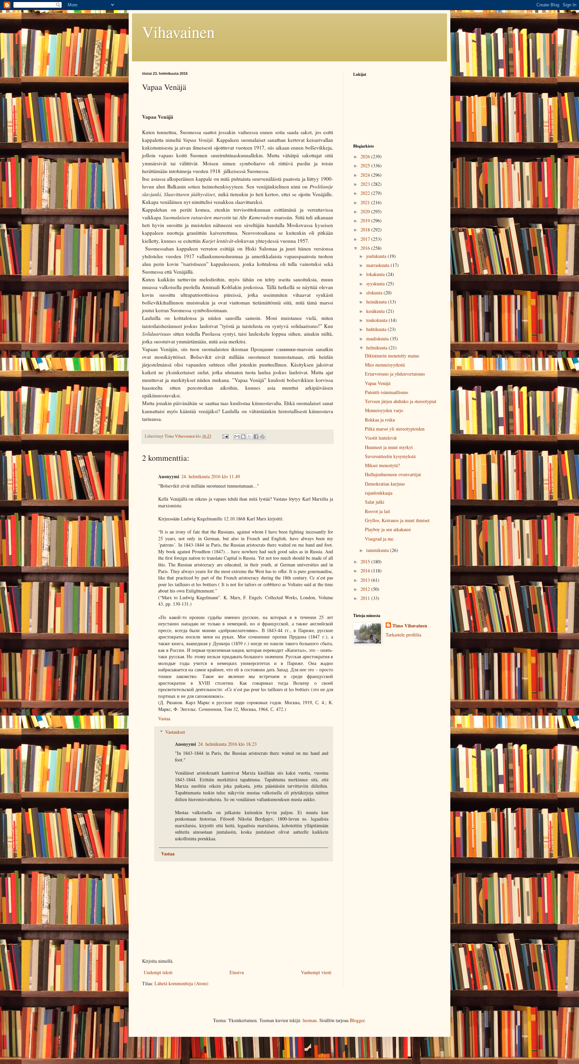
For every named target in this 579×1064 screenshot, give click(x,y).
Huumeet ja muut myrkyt (389, 447)
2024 (366, 175)
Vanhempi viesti (316, 972)
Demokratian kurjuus (385, 484)
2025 (366, 165)
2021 (366, 202)
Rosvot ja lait (377, 511)
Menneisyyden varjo (384, 410)
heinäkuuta (377, 301)
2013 (366, 580)
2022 (366, 193)
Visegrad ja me (379, 539)
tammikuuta (378, 550)
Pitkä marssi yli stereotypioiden (395, 429)
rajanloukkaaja (378, 493)
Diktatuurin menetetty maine (392, 355)
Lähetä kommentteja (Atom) (181, 983)
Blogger (357, 1020)
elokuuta (375, 292)
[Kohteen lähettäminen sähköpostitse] (237, 436)
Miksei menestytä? (382, 465)
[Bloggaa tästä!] (243, 436)
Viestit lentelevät (381, 438)
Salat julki (374, 502)
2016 (366, 248)
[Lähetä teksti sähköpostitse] (225, 436)
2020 (366, 211)
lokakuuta (376, 274)
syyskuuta (376, 283)
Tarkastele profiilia (403, 634)
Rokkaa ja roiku (380, 419)
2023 (366, 184)
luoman (310, 1020)
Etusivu (237, 972)
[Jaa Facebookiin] (256, 436)
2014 (366, 570)
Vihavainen (178, 31)
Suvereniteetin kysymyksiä (390, 456)
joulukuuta (377, 256)
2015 (366, 561)
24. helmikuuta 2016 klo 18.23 (227, 744)
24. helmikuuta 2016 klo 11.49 (210, 476)
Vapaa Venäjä (377, 383)
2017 (366, 239)
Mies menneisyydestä (385, 364)
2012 (366, 589)
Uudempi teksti (158, 972)
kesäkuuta (376, 311)
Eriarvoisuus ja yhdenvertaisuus (395, 374)
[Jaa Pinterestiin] (262, 436)
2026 (366, 156)
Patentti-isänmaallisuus (386, 392)
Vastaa (164, 718)
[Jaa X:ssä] (249, 436)
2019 (366, 220)
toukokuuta (377, 320)
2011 (366, 598)
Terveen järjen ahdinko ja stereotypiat (400, 401)
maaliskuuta (378, 338)
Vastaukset (175, 732)
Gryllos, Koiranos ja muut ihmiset (397, 520)
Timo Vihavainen (409, 625)
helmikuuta (377, 347)
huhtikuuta (377, 329)
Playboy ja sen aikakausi (388, 529)
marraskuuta (378, 265)
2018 (366, 229)
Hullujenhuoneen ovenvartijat (393, 474)
